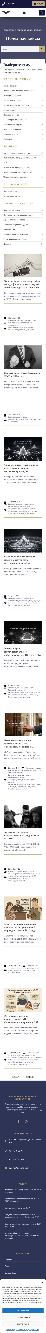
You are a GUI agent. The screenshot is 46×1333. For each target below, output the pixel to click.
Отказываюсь (23, 1317)
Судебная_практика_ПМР (17, 789)
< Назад (15, 1077)
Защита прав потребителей (18, 417)
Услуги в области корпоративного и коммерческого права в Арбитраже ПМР (22, 1216)
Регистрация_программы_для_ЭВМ (24, 695)
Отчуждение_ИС (14, 509)
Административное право (17, 871)
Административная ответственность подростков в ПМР (22, 835)
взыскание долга (30, 327)
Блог (7, 1266)
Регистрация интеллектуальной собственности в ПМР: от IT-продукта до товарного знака (22, 651)
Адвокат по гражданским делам (20, 770)
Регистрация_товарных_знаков (19, 697)
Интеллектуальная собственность (21, 504)
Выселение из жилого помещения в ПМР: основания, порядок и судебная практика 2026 (19, 743)
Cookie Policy (10, 1330)
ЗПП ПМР (32, 419)
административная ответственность (21, 874)
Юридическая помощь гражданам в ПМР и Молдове (23, 1190)
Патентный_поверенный (17, 690)
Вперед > (30, 1077)
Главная (8, 1259)
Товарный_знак (18, 513)
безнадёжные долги (15, 327)
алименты (12, 968)
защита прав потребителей (18, 419)
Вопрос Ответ (11, 1273)
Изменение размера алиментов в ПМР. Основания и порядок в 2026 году (22, 1019)
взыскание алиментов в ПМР (24, 970)
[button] (42, 1282)
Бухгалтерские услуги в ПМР (17, 1208)
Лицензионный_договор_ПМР (19, 506)
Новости (31, 871)
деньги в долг (13, 330)
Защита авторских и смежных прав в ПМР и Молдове (23, 1225)
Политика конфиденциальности (27, 1330)
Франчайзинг (29, 513)
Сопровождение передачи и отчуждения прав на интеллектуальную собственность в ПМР (21, 468)
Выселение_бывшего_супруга (19, 775)
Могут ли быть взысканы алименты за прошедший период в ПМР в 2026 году (20, 927)
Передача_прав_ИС (28, 509)
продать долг (29, 330)
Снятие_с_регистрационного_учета (22, 786)
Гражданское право (15, 320)
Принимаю (23, 1311)
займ (21, 330)
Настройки (23, 1324)
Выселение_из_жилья (16, 777)
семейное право (14, 973)
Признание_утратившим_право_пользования (24, 784)
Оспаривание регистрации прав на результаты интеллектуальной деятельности (20, 560)
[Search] (42, 49)
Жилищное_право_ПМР (17, 780)
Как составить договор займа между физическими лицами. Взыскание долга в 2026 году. (22, 284)
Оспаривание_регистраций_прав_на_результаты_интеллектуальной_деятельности (24, 602)
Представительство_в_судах (19, 605)
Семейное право (33, 966)
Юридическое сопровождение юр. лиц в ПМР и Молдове (22, 1200)
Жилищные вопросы (33, 768)
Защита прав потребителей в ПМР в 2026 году (22, 374)
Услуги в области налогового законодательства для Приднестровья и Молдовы (22, 1235)
